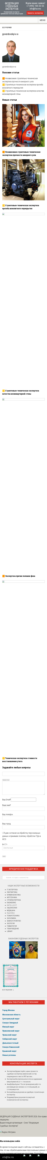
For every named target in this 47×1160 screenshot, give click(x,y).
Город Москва (8, 1010)
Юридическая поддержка (23, 869)
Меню (42, 20)
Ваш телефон (7, 814)
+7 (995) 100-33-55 (35, 6)
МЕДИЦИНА (11, 910)
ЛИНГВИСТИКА (12, 892)
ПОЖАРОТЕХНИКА (13, 916)
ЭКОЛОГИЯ (11, 923)
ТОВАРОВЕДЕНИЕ (13, 929)
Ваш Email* (6, 799)
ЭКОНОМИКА (11, 918)
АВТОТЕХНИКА (12, 897)
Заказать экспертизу (35, 13)
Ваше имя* (6, 805)
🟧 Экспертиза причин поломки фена (18, 576)
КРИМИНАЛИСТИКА (14, 895)
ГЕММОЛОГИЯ (12, 926)
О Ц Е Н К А (10, 913)
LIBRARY (9, 931)
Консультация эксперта (23, 1063)
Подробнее (39, 1153)
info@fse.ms (35, 8)
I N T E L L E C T (12, 905)
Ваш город (6, 823)
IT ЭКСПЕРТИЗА (12, 890)
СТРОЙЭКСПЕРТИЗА (14, 900)
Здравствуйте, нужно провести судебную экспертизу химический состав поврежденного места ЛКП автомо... (22, 1074)
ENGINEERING (11, 903)
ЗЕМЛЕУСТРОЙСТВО (14, 921)
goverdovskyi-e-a (9, 66)
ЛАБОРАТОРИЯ (12, 908)
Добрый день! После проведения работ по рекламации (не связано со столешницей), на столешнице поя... (24, 1086)
